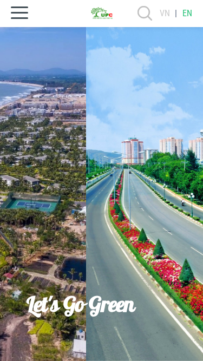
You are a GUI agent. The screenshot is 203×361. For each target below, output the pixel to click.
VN (165, 13)
